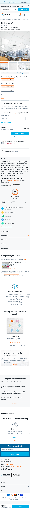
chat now (15, 437)
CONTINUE (23, 9)
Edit (25, 259)
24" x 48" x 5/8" (8, 86)
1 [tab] (14, 440)
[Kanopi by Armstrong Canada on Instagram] (6, 469)
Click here (15, 151)
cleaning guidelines (13, 180)
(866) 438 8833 (10, 464)
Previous (3, 46)
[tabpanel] (15, 294)
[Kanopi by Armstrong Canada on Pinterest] (4, 469)
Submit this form (16, 466)
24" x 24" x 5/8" (8, 90)
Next (27, 46)
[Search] (24, 15)
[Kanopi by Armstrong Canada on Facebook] (2, 469)
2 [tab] (15, 440)
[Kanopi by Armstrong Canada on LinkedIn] (11, 469)
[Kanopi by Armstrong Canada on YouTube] (9, 469)
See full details (13, 268)
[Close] (28, 6)
